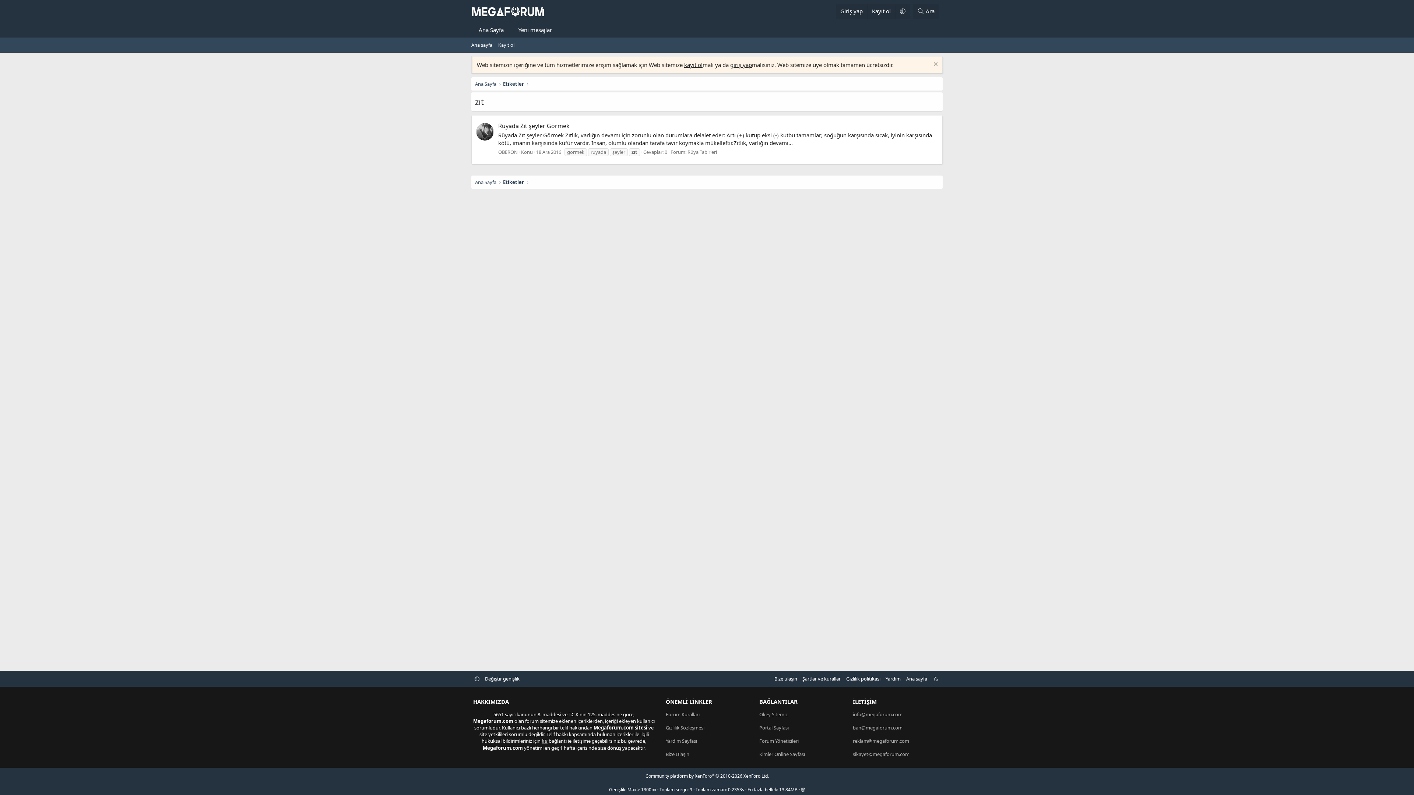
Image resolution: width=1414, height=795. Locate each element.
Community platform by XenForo (707, 776)
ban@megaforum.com (878, 727)
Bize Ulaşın (677, 754)
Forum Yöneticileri (779, 741)
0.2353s (736, 790)
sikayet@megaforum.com (881, 754)
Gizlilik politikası (863, 678)
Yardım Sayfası (681, 741)
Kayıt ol (506, 45)
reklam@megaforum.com (881, 741)
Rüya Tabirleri (702, 152)
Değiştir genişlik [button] (502, 678)
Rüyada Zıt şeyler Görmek (534, 126)
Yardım (893, 678)
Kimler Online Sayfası (782, 754)
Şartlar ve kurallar (821, 678)
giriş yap (741, 64)
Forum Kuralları (683, 714)
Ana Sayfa (491, 29)
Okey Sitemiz (773, 714)
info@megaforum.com (878, 714)
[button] (902, 11)
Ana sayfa (481, 45)
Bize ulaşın (785, 678)
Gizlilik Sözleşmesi (685, 727)
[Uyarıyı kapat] (935, 65)
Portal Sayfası (774, 727)
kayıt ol (693, 64)
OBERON (508, 152)
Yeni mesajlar (535, 29)
